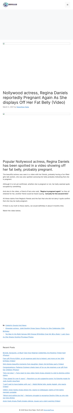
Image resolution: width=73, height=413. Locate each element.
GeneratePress (49, 410)
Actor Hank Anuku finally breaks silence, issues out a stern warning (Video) (31, 401)
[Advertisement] (36, 23)
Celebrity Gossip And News (15, 325)
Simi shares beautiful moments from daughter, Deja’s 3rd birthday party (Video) (33, 364)
